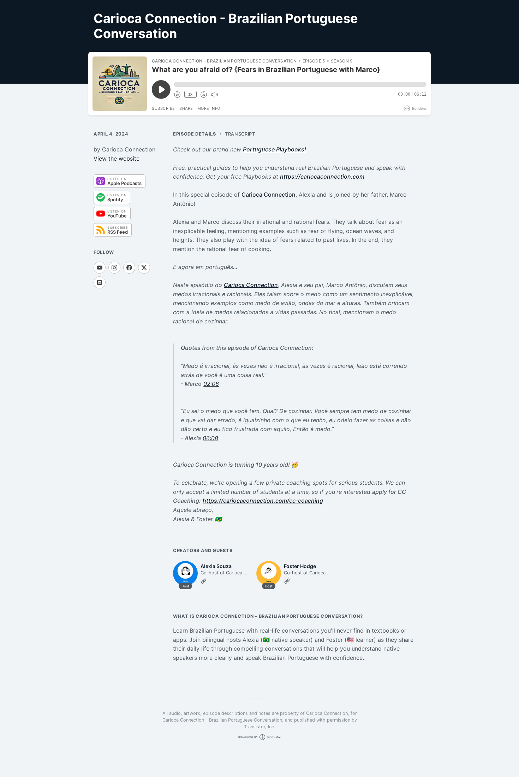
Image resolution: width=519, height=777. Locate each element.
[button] (300, 84)
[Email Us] (100, 282)
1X (190, 94)
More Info (208, 108)
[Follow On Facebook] (129, 268)
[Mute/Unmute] (214, 94)
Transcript (240, 134)
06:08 (210, 438)
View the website (116, 158)
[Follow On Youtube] (100, 268)
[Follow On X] (144, 268)
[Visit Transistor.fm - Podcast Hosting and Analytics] (415, 109)
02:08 (211, 383)
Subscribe (163, 108)
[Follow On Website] (204, 581)
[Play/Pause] (120, 83)
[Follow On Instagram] (114, 268)
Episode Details (194, 134)
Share (186, 108)
